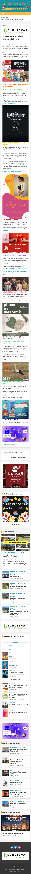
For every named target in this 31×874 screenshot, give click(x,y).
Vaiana (11, 647)
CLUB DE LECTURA (15, 801)
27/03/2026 (13, 617)
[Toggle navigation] (3, 13)
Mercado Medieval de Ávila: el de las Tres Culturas (17, 761)
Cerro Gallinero (15, 576)
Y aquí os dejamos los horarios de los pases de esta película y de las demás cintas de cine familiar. (15, 272)
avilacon (19, 784)
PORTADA (23, 552)
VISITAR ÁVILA (19, 758)
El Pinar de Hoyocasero (18, 586)
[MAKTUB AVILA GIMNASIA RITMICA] (15, 427)
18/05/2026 (13, 578)
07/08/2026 (13, 776)
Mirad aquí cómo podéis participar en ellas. (14, 171)
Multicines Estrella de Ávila (19, 268)
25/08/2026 (13, 753)
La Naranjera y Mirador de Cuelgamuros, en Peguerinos (19, 613)
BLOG (4, 25)
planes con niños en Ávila (8, 444)
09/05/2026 (13, 588)
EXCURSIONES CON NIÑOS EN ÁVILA (11, 552)
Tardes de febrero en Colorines (13, 452)
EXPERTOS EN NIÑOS (15, 747)
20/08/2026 (13, 765)
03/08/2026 (13, 784)
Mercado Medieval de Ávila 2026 (18, 704)
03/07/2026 (5, 559)
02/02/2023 (5, 42)
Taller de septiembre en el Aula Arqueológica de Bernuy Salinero (19, 696)
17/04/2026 (13, 602)
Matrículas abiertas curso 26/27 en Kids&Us (18, 793)
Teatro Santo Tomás (8, 97)
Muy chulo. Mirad (7, 393)
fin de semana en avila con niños (13, 443)
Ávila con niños (19, 869)
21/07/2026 (13, 807)
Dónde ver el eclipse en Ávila (13, 833)
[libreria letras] (15, 464)
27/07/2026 (13, 796)
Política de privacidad (15, 871)
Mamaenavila (13, 42)
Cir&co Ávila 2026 (16, 782)
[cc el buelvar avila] (15, 28)
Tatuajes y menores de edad (19, 457)
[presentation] (26, 812)
